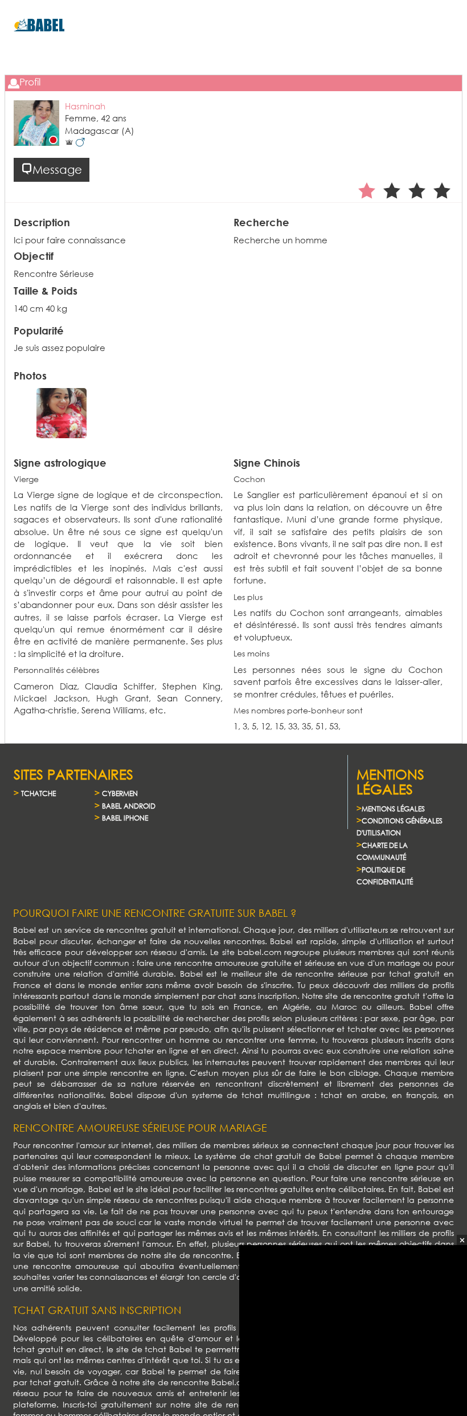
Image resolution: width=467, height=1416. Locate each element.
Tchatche (38, 793)
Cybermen (120, 793)
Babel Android (128, 806)
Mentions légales (393, 809)
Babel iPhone (125, 818)
